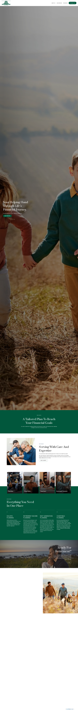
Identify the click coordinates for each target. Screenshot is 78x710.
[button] (53, 3)
